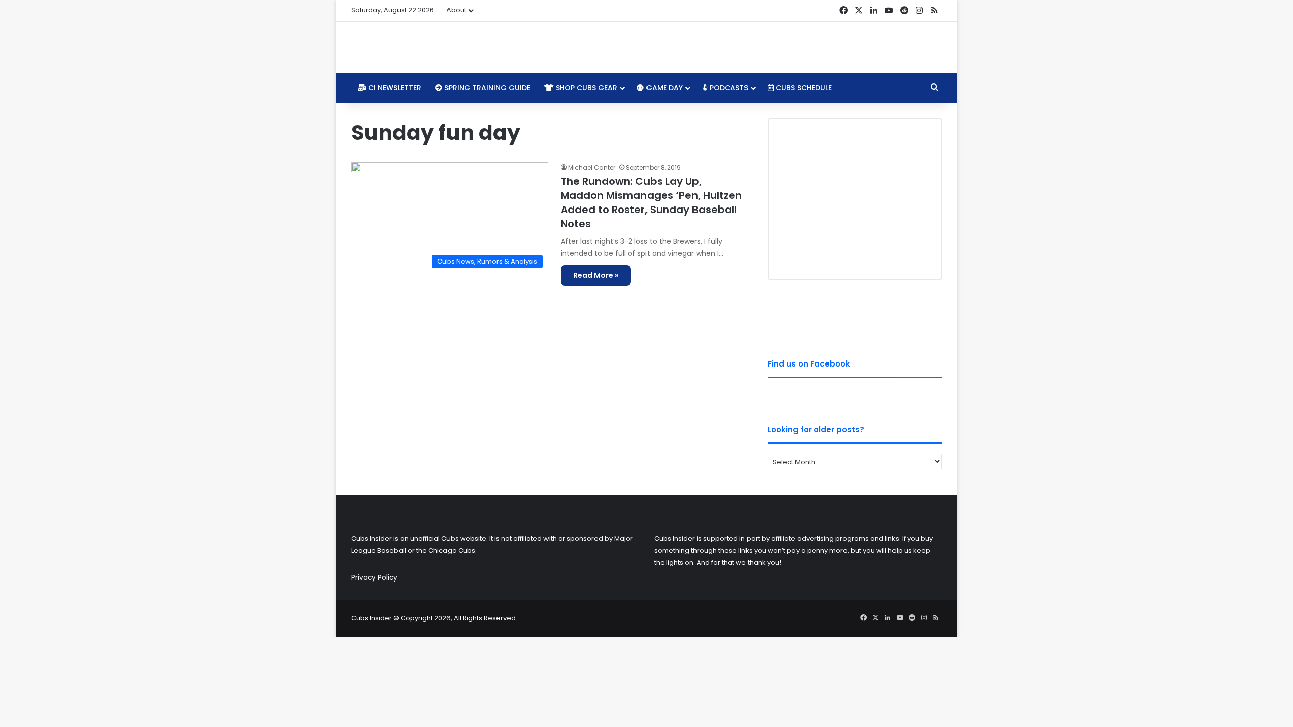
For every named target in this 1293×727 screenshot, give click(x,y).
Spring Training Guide (486, 88)
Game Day (663, 88)
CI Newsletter (393, 88)
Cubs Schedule (803, 88)
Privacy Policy (374, 577)
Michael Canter (591, 167)
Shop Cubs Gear (585, 88)
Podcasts (728, 88)
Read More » (595, 275)
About (456, 10)
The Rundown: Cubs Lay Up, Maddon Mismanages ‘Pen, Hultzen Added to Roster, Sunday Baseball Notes (651, 202)
